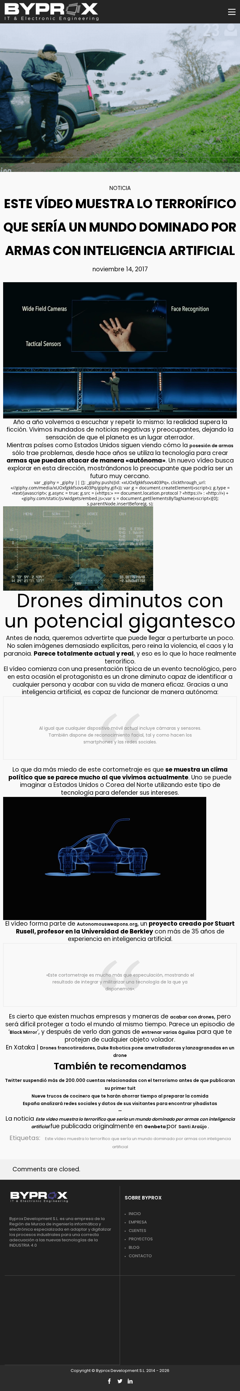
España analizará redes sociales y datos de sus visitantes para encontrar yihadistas (120, 1103)
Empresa (138, 1222)
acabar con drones (192, 1017)
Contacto (140, 1256)
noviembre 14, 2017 (120, 269)
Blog (134, 1247)
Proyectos (141, 1239)
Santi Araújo (193, 1126)
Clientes (137, 1230)
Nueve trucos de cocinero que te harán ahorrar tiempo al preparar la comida (120, 1096)
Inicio (135, 1214)
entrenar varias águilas (168, 1032)
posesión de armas (211, 446)
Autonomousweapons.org (107, 924)
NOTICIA (120, 188)
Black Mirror (23, 1032)
